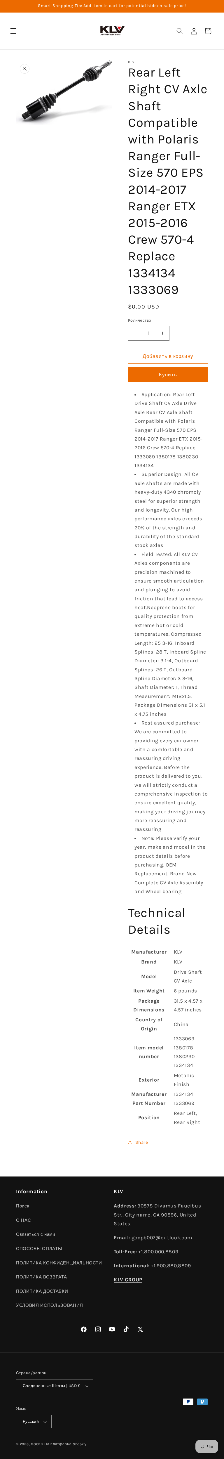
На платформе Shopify (65, 1444)
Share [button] (141, 1142)
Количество (139, 320)
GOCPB (37, 1444)
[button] (13, 31)
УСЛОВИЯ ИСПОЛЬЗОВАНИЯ (49, 1305)
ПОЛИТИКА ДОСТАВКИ (42, 1291)
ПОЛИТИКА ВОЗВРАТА (41, 1277)
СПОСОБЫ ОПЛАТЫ (39, 1248)
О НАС (23, 1220)
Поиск (22, 1206)
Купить (168, 374)
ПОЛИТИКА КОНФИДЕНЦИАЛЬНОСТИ (59, 1263)
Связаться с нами (35, 1234)
